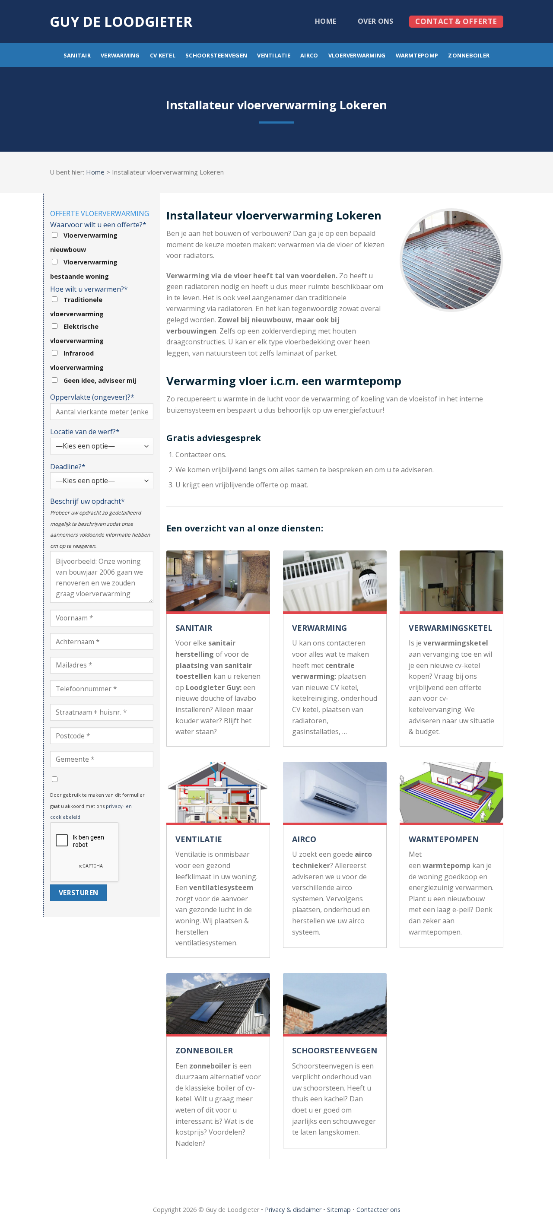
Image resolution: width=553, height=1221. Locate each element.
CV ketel (162, 55)
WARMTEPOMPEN (444, 839)
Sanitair (77, 55)
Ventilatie (273, 55)
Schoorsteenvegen (216, 55)
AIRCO (304, 839)
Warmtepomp (417, 55)
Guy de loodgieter (121, 22)
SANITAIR (193, 628)
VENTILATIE (198, 839)
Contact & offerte (456, 21)
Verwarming (120, 55)
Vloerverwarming (357, 55)
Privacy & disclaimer (293, 1209)
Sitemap (339, 1209)
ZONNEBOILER (204, 1050)
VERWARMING (319, 628)
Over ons (376, 21)
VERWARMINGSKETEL (451, 628)
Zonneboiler (468, 55)
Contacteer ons (378, 1209)
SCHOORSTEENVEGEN (334, 1050)
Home (325, 21)
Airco (309, 55)
